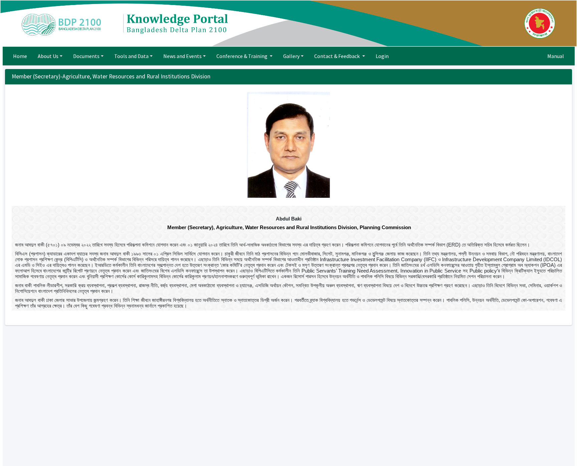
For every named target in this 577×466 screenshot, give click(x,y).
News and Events (182, 56)
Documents (86, 56)
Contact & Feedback (337, 56)
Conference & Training (242, 56)
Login (382, 56)
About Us (48, 56)
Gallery (291, 56)
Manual (555, 56)
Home (20, 56)
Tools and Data (131, 56)
